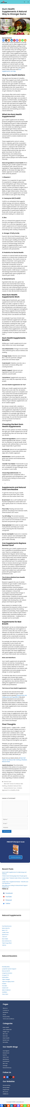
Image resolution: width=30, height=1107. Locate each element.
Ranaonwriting (6, 1085)
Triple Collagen (6, 979)
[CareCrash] (4, 2)
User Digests (6, 1051)
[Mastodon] (17, 40)
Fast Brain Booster (7, 926)
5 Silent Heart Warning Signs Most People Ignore (14, 876)
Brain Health (6, 1027)
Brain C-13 (4, 930)
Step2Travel (6, 1089)
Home (4, 1014)
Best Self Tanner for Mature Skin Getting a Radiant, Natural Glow (14, 759)
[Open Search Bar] (24, 2)
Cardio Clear (5, 932)
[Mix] (20, 40)
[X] (6, 40)
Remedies (5, 1042)
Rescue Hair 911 (6, 971)
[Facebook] (3, 40)
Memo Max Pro (6, 928)
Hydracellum (5, 977)
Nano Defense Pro (6, 941)
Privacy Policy (6, 1016)
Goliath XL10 (5, 988)
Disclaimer (5, 1012)
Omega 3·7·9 (5, 975)
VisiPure (4, 945)
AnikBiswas (5, 1094)
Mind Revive (6, 1059)
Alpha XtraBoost (6, 990)
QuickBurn (4, 992)
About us (5, 1008)
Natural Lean (6, 1053)
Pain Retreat (6, 1061)
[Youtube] (4, 1077)
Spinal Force (5, 934)
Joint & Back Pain (7, 1029)
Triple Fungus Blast (7, 943)
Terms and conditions (8, 1018)
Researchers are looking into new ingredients (14, 696)
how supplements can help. (11, 70)
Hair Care (5, 1036)
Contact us (6, 1010)
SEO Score (5, 1091)
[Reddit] (9, 40)
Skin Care (5, 1033)
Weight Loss (6, 1031)
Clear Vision (5, 994)
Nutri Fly (5, 1055)
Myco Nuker (5, 939)
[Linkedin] (11, 40)
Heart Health (6, 1038)
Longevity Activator (7, 973)
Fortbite (4, 983)
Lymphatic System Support (9, 969)
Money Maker (6, 1087)
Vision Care (6, 1057)
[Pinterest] (14, 40)
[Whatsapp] (22, 40)
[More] (25, 40)
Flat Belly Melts (6, 966)
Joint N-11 (4, 936)
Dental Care (7, 781)
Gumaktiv (4, 985)
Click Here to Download (16, 857)
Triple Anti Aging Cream (8, 981)
